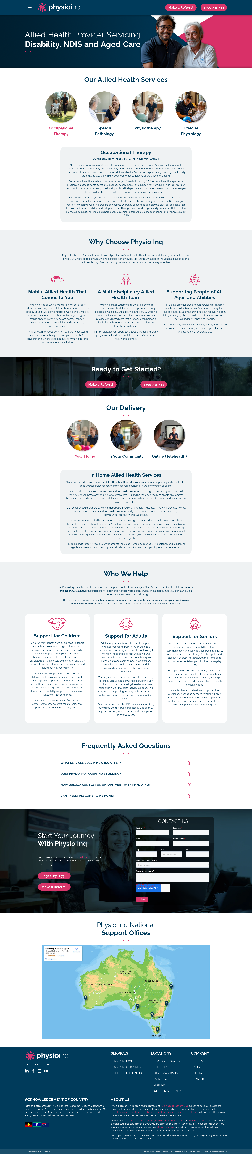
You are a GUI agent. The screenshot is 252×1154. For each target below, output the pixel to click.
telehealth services (165, 1127)
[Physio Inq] (58, 7)
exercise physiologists (162, 1112)
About (198, 1067)
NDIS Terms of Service (178, 1151)
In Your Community (127, 1067)
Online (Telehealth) (127, 1073)
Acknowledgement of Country (216, 1151)
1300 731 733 (154, 384)
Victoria (159, 1085)
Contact (200, 1061)
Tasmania (160, 1079)
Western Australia (167, 1091)
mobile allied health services (174, 1106)
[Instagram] (39, 1071)
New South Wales (166, 1061)
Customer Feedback (196, 1151)
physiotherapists (119, 1112)
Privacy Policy (149, 1151)
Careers (199, 1079)
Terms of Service (162, 1151)
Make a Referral (180, 7)
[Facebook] (33, 1071)
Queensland (162, 1067)
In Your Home (123, 1061)
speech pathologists (188, 1112)
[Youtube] (46, 1071)
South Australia (165, 1073)
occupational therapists (139, 1112)
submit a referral (84, 857)
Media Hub (201, 1073)
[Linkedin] (27, 1071)
